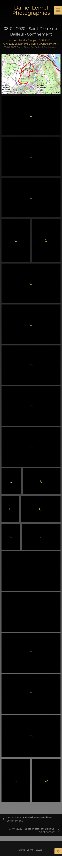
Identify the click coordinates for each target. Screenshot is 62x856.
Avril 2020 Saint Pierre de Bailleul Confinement (29, 43)
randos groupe (27, 40)
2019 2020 (44, 40)
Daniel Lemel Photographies (31, 10)
